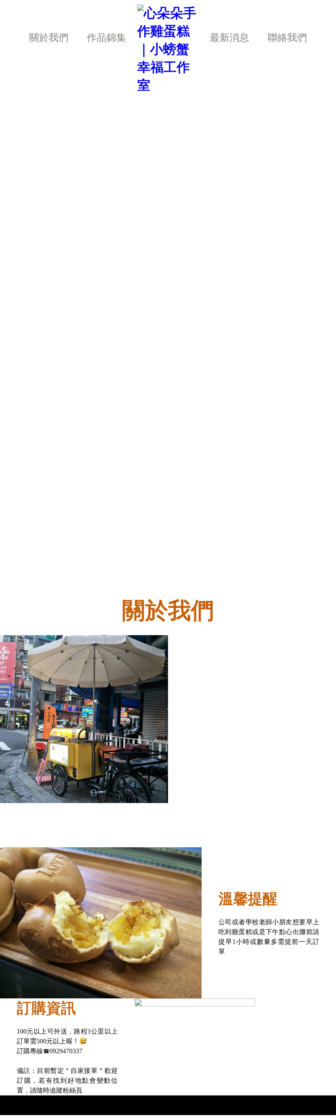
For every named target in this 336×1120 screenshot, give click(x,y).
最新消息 (229, 37)
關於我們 (48, 37)
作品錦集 (106, 37)
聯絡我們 (287, 37)
